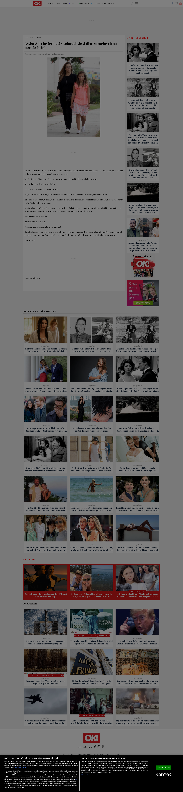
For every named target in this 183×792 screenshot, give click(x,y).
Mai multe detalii (20, 767)
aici (76, 779)
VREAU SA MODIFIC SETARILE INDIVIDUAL (164, 774)
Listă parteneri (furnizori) (89, 775)
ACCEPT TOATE (163, 768)
